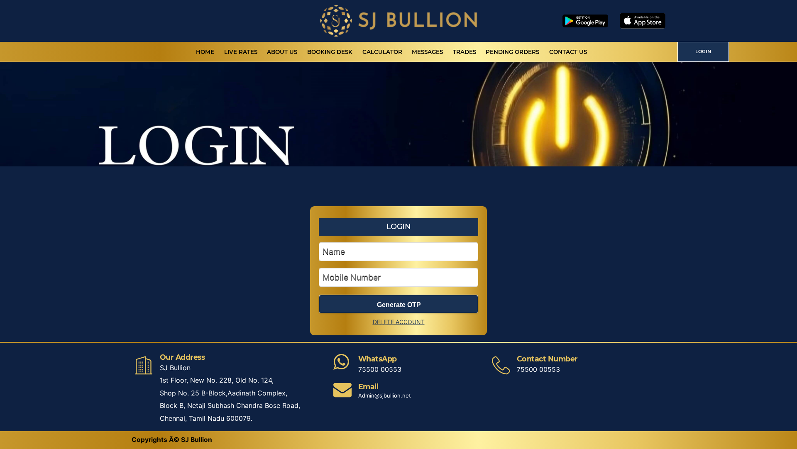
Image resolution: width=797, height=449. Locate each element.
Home (205, 52)
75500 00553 (379, 369)
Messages (427, 52)
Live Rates (240, 52)
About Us (282, 52)
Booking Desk (329, 52)
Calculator (382, 52)
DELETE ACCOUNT (399, 321)
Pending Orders (512, 52)
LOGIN (703, 51)
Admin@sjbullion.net (384, 395)
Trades (464, 52)
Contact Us (568, 52)
